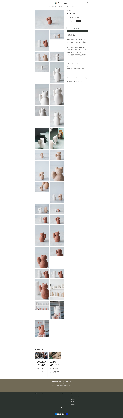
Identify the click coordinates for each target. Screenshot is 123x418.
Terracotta (78, 20)
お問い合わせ (73, 404)
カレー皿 (36, 396)
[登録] (69, 388)
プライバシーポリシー (74, 402)
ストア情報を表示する (71, 36)
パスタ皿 (36, 397)
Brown (73, 21)
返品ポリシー (73, 399)
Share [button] (68, 83)
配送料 (69, 17)
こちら (76, 81)
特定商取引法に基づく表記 (75, 396)
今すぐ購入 (77, 30)
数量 (67, 22)
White (69, 21)
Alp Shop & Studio (39, 415)
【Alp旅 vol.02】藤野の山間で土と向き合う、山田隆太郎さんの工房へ (41, 363)
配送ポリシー (73, 397)
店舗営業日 (86, 77)
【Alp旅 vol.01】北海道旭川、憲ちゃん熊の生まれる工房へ (54, 363)
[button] (36, 3)
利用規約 (72, 401)
